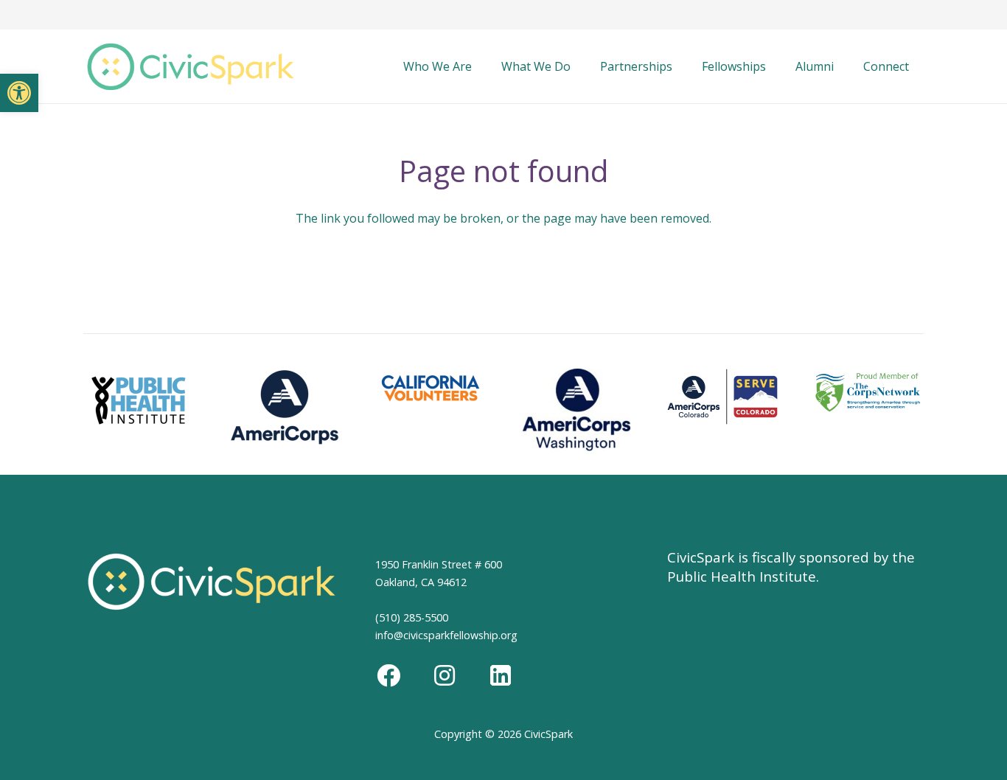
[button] (19, 93)
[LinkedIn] (500, 675)
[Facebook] (388, 675)
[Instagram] (444, 675)
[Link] (190, 66)
